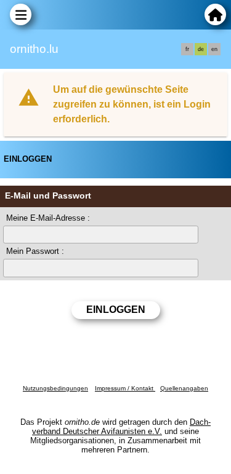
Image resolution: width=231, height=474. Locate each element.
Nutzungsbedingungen (55, 388)
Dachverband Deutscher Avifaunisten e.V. (121, 426)
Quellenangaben (184, 388)
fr (187, 49)
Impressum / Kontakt (125, 388)
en (214, 49)
